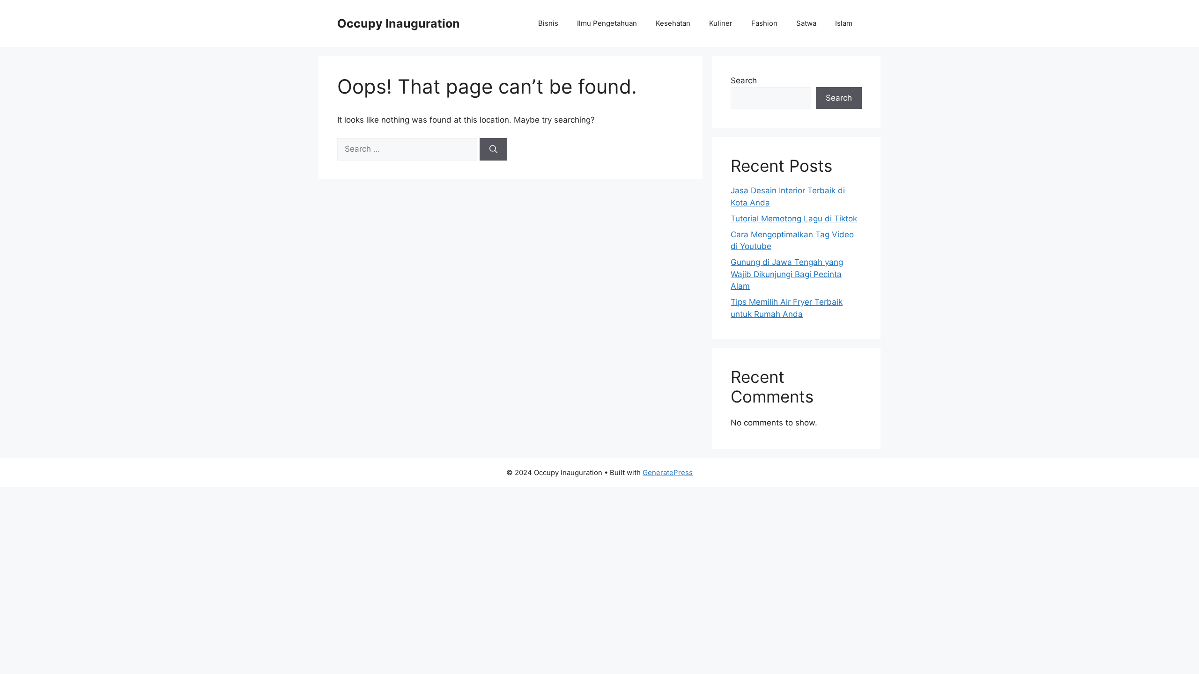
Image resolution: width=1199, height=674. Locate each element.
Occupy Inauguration (398, 23)
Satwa (806, 23)
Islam (843, 23)
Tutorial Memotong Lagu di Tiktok (794, 218)
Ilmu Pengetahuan (607, 23)
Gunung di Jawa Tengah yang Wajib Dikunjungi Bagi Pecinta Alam (787, 274)
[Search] (493, 149)
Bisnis (548, 23)
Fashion (764, 23)
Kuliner (721, 23)
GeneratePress (668, 472)
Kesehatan (673, 23)
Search (744, 80)
